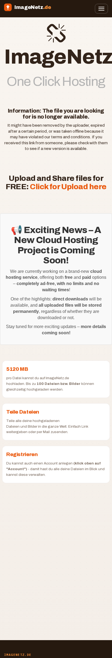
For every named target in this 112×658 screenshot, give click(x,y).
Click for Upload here (68, 186)
